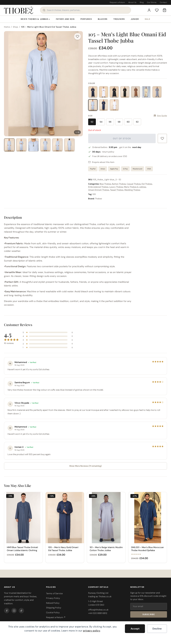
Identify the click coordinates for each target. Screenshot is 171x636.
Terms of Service (54, 593)
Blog (142, 2)
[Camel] (135, 92)
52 (92, 121)
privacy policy (91, 630)
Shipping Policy (53, 607)
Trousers (119, 19)
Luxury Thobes (116, 187)
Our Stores (151, 2)
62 (137, 121)
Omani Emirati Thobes (98, 190)
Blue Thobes (105, 184)
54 (101, 121)
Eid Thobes (147, 184)
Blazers (102, 19)
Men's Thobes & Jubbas (35, 19)
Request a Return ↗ (55, 617)
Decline (157, 628)
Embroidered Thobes (98, 187)
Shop (15, 27)
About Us (132, 2)
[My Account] (149, 10)
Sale (147, 19)
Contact (163, 2)
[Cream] (146, 92)
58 (119, 121)
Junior (135, 19)
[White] (103, 92)
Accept (135, 628)
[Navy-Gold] (103, 105)
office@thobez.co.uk (98, 609)
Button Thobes (119, 184)
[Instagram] (14, 610)
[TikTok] (21, 610)
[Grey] (157, 92)
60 (128, 121)
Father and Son (65, 19)
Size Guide (162, 115)
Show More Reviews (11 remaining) (85, 466)
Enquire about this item (103, 162)
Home (7, 27)
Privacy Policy (53, 598)
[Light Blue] (93, 105)
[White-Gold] (114, 105)
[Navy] (93, 92)
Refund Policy (52, 603)
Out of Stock (122, 138)
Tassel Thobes (116, 190)
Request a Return (117, 2)
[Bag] (164, 10)
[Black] (114, 92)
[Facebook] (6, 610)
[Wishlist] (156, 10)
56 (110, 121)
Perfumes (86, 19)
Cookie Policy (53, 612)
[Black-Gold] (125, 92)
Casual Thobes (134, 184)
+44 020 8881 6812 (97, 613)
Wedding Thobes (132, 190)
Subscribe (148, 614)
